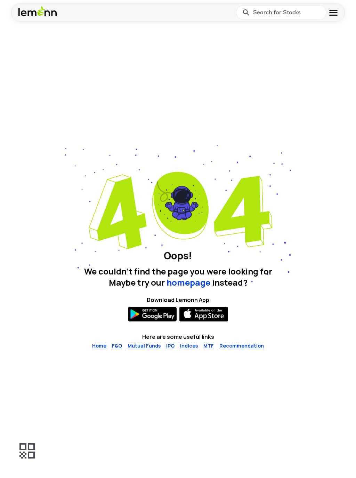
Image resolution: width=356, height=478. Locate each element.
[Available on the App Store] (203, 314)
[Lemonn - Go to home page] (37, 11)
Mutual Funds (144, 345)
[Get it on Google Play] (152, 314)
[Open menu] (333, 12)
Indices (189, 345)
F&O (117, 345)
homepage (188, 282)
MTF (208, 345)
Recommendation (241, 345)
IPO (170, 345)
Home (99, 345)
